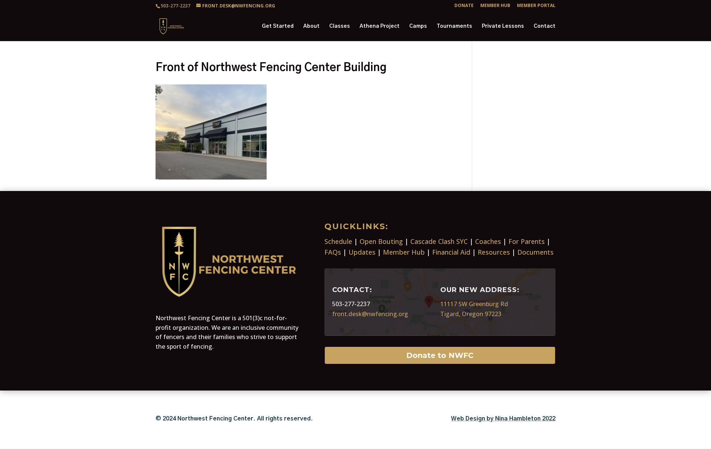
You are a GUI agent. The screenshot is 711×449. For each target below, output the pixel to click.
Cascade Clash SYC (439, 241)
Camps (418, 26)
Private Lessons (503, 26)
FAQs (332, 252)
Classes (339, 26)
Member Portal (536, 6)
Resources (494, 252)
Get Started (278, 26)
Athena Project (380, 26)
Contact (544, 26)
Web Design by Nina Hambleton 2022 (503, 419)
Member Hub (495, 6)
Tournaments (454, 26)
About (311, 26)
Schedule (338, 241)
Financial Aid (451, 252)
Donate (464, 6)
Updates (361, 252)
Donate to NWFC (440, 355)
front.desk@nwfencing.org (370, 314)
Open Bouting (381, 241)
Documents (535, 252)
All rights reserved (284, 419)
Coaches (488, 241)
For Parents (526, 241)
